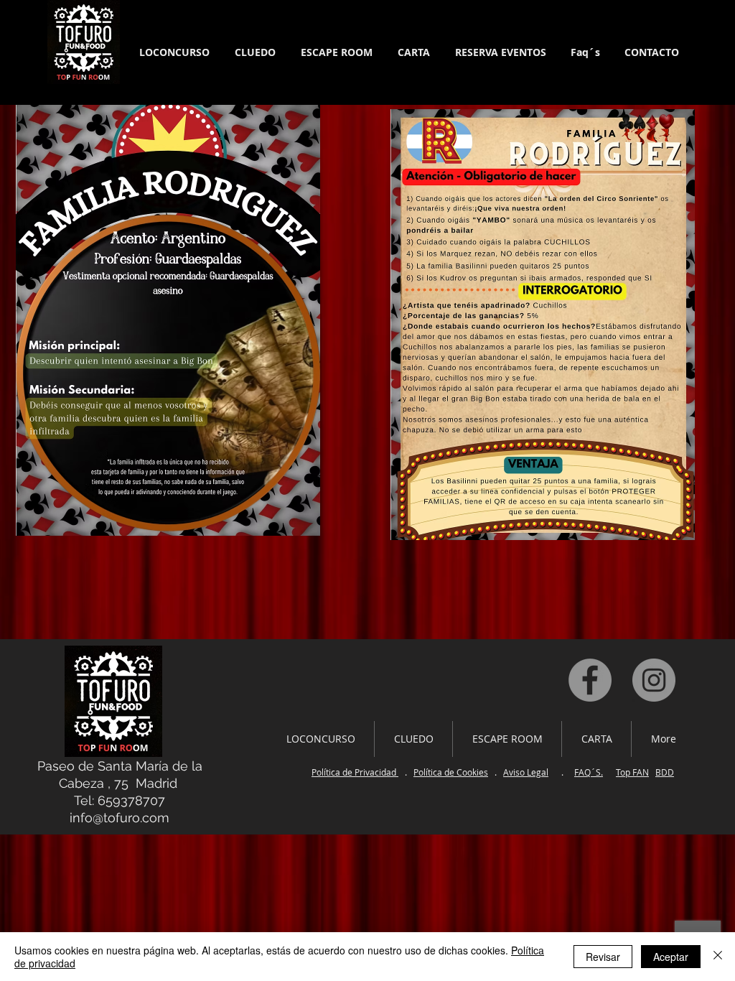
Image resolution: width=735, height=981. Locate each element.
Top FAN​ (632, 772)
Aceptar (670, 956)
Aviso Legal (525, 772)
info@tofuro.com (119, 817)
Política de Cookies (450, 772)
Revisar (603, 956)
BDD (664, 772)
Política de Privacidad (355, 772)
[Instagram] (653, 680)
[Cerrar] (717, 957)
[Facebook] (590, 680)
